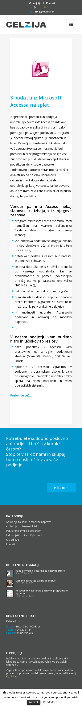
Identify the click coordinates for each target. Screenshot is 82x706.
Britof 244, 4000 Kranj (28, 626)
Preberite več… (21, 395)
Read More (50, 702)
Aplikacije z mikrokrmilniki (21, 526)
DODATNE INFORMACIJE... (24, 565)
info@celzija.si (24, 633)
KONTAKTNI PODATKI (21, 616)
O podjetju (35, 3)
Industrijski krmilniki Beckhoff (23, 531)
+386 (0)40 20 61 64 (43, 11)
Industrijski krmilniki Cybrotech (24, 535)
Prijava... (15, 676)
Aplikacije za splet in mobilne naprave (28, 522)
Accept (33, 702)
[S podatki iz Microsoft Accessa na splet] (41, 69)
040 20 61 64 (24, 629)
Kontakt (50, 3)
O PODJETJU (14, 653)
